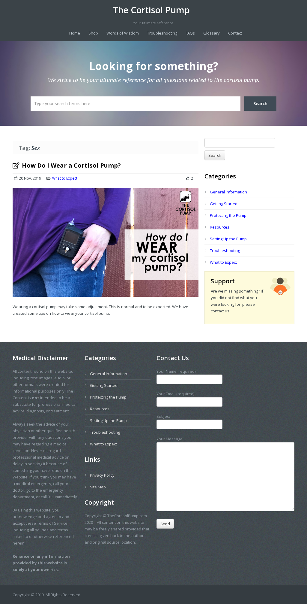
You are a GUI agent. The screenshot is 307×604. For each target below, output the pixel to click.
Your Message (169, 439)
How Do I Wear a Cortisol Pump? (71, 165)
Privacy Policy (102, 475)
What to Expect (64, 178)
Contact (235, 33)
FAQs (190, 33)
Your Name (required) (175, 371)
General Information (228, 192)
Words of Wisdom (122, 33)
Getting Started (223, 203)
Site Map (98, 487)
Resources (219, 227)
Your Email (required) (175, 393)
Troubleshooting (162, 33)
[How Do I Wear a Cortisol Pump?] (105, 245)
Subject (163, 416)
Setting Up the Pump (228, 238)
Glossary (211, 33)
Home (74, 33)
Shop (93, 33)
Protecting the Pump (228, 215)
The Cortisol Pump (151, 10)
